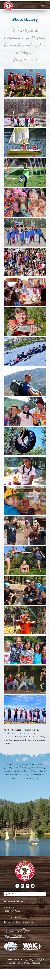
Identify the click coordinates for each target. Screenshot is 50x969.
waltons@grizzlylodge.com (21, 922)
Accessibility (37, 963)
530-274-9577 (14, 917)
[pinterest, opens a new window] (27, 886)
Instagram (23, 733)
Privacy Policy (23, 963)
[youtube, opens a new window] (33, 886)
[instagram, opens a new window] (22, 886)
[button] (25, 70)
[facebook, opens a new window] (17, 886)
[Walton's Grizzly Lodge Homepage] (8, 5)
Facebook (8, 733)
